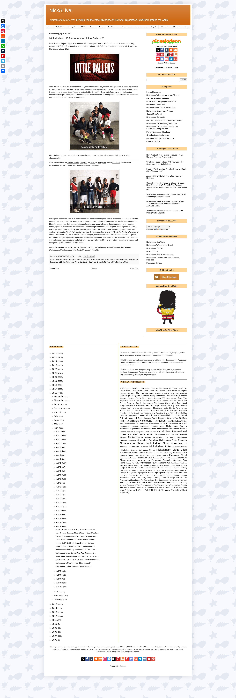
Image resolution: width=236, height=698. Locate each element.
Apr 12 (59, 502)
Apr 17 (59, 483)
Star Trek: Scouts (142, 475)
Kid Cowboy (135, 410)
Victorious (151, 488)
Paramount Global (178, 455)
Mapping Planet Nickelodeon (157, 98)
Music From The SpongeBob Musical (161, 101)
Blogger (123, 666)
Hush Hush (146, 408)
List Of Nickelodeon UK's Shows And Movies (164, 120)
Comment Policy (153, 141)
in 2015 (66, 49)
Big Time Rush (139, 396)
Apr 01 (59, 586)
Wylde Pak (153, 490)
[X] (2, 21)
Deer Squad (171, 398)
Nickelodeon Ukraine (179, 447)
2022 (55, 369)
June (56, 420)
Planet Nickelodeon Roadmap (158, 132)
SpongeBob (72, 27)
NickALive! (61, 10)
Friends (158, 401)
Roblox (136, 465)
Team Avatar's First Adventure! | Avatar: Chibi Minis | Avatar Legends (164, 212)
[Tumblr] (2, 50)
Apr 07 (59, 522)
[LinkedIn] (2, 41)
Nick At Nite (178, 413)
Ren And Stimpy (126, 465)
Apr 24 (59, 455)
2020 (55, 377)
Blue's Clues (141, 398)
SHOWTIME (133, 468)
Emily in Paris (134, 401)
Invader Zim (167, 408)
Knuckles (144, 410)
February (59, 595)
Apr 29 (59, 435)
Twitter (69, 163)
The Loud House (144, 482)
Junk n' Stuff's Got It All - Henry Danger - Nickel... (75, 543)
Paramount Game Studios (157, 455)
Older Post (134, 268)
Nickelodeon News (102, 259)
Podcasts (146, 463)
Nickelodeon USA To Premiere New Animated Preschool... (78, 560)
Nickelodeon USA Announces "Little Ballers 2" (73, 563)
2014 (55, 608)
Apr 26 (59, 447)
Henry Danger (153, 405)
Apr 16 (59, 487)
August (58, 412)
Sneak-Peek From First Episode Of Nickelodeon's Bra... (77, 556)
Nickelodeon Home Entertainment (154, 429)
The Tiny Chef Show (162, 485)
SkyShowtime (125, 470)
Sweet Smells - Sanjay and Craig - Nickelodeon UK (75, 546)
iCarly (127, 492)
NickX (169, 421)
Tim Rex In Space (127, 488)
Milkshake (183, 410)
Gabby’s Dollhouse (169, 401)
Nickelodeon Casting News (152, 426)
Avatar (92, 27)
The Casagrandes (162, 480)
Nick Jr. (149, 415)
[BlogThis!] (86, 256)
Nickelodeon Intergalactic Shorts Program (141, 432)
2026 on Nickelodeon (141, 388)
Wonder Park (143, 490)
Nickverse (123, 455)
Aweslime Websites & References (160, 138)
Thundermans (140, 27)
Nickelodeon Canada (129, 426)
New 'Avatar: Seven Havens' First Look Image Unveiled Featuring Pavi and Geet (165, 156)
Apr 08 (59, 518)
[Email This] (84, 256)
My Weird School (146, 413)
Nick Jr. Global (152, 251)
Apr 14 (59, 494)
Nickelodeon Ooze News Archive (159, 111)
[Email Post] (79, 256)
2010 (55, 624)
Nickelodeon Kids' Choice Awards (159, 254)
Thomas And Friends (178, 485)
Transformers (141, 488)
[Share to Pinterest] (93, 256)
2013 (55, 612)
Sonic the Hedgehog (164, 470)
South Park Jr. (181, 470)
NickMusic (183, 418)
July (56, 416)
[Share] (2, 70)
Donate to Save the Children (166, 68)
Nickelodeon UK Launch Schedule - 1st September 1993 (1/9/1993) (162, 127)
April (56, 428)
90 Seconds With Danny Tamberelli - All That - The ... (76, 550)
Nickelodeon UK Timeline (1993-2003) (161, 123)
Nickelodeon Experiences (130, 429)
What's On (165, 27)
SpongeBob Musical (146, 473)
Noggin (131, 455)
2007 (55, 636)
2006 (55, 640)
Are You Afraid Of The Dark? (148, 391)
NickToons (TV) (109, 262)
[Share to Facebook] (91, 256)
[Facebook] (2, 26)
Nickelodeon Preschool (147, 440)
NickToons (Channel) (95, 262)
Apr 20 (59, 471)
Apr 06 (59, 526)
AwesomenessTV (162, 393)
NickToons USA (122, 262)
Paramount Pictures (128, 458)
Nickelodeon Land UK (164, 434)
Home (94, 268)
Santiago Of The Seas (158, 468)
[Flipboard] (2, 55)
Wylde (101, 27)
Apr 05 (59, 571)
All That (132, 390)
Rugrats (154, 27)
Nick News (138, 418)
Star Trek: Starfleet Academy (161, 475)
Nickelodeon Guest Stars (86, 259)
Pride (169, 463)
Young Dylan (170, 490)
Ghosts (167, 403)
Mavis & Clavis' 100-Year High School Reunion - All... (76, 529)
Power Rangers (159, 463)
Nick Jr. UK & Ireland (176, 415)
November (59, 400)
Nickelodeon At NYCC (158, 424)
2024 (55, 361)
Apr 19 (59, 475)
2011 (54, 620)
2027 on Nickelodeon (160, 388)
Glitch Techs (176, 403)
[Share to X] (88, 256)
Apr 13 (59, 498)
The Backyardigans (147, 480)
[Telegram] (2, 60)
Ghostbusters (159, 403)
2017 (55, 389)
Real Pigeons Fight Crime (179, 463)
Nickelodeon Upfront (147, 450)
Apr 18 (59, 479)
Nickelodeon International (172, 431)
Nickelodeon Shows (132, 443)
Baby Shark (174, 393)
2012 (55, 616)
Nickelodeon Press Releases (173, 440)
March (57, 591)
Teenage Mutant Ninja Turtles (168, 477)
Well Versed (113, 27)
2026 (55, 353)
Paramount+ (126, 27)
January (58, 599)
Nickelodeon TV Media (155, 117)
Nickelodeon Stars (157, 443)
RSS (92, 163)
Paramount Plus (144, 458)
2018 (55, 385)
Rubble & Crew (180, 465)
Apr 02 (59, 582)
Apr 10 (59, 510)
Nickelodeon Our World (155, 242)
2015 (55, 604)
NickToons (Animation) (153, 420)
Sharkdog (183, 468)
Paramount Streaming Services (166, 460)
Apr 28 (59, 439)
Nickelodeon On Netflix (164, 437)
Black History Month (153, 396)
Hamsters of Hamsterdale (135, 406)
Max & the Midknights (169, 410)
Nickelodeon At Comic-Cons (136, 424)
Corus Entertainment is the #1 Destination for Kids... (76, 540)
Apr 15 (59, 490)
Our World (139, 455)
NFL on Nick (168, 413)
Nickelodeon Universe (129, 450)
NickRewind (133, 421)
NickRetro (124, 421)
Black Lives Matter (168, 396)
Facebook (116, 163)
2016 (55, 393)
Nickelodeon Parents (154, 248)
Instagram (102, 163)
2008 (55, 632)
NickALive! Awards (150, 418)
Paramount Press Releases (164, 458)
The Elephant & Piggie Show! (178, 480)
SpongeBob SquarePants (166, 472)
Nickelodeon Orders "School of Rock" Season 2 (74, 566)
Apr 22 (59, 463)
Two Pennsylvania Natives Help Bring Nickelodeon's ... (77, 536)
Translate (164, 230)
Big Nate (129, 396)
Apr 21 (59, 467)
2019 (55, 381)
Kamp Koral (125, 410)
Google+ (83, 163)
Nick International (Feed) (135, 415)
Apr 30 (59, 431)
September (60, 408)
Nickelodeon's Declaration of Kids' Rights (162, 95)
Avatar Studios (165, 391)
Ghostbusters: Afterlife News (157, 135)
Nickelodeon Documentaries (66, 259)
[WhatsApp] (2, 46)
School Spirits (174, 468)
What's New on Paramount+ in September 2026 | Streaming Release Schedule (166, 195)
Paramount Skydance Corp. (138, 460)
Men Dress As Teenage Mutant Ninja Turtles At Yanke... (77, 533)
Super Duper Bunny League (141, 478)
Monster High (125, 413)
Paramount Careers (154, 263)
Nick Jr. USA (126, 418)
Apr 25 (59, 451)
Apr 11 (59, 506)
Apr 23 (59, 459)
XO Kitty (161, 490)
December (59, 396)
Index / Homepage (153, 92)
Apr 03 (59, 579)
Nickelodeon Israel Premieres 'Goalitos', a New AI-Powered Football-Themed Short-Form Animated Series (165, 203)
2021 (55, 373)
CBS (163, 398)
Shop (186, 27)
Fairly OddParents (147, 401)
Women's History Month (128, 490)
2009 (55, 628)
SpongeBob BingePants (128, 473)
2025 (55, 357)
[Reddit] (2, 36)
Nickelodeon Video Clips (171, 449)
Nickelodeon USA (72, 262)
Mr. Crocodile (135, 413)
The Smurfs (131, 485)
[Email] (2, 65)
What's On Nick (171, 488)
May (56, 424)
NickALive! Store (164, 418)
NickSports (84, 262)
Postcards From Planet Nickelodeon (160, 108)
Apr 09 (59, 514)
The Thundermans (144, 485)
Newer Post (54, 268)
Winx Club (182, 488)
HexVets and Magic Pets (170, 406)
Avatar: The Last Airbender (141, 393)
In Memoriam (156, 408)
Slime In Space (138, 470)
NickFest (175, 418)
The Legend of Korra (128, 483)
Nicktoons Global (180, 453)
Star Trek (183, 473)
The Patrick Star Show (161, 483)
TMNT (83, 27)
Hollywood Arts (137, 408)
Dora (50, 27)
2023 (55, 365)
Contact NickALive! (154, 114)
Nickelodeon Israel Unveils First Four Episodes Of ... (76, 553)
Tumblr (76, 163)
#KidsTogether (125, 388)
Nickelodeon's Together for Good (159, 245)
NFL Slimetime (157, 413)
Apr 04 (59, 575)
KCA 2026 (60, 27)
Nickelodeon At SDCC (178, 424)
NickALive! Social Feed (155, 105)
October (58, 404)
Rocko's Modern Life (165, 465)
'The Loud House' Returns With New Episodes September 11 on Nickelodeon (165, 163)
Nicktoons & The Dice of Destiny (159, 453)
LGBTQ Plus (154, 410)
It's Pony (176, 408)
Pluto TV (176, 27)
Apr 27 (59, 443)
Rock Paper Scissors (148, 465)
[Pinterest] (2, 31)
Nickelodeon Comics (176, 426)
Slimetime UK (150, 470)
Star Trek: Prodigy (127, 475)
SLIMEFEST (143, 468)
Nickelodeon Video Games (132, 453)
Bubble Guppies (154, 398)
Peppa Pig (130, 463)
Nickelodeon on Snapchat (119, 259)
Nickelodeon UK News (137, 447)
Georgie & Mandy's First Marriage (140, 403)
